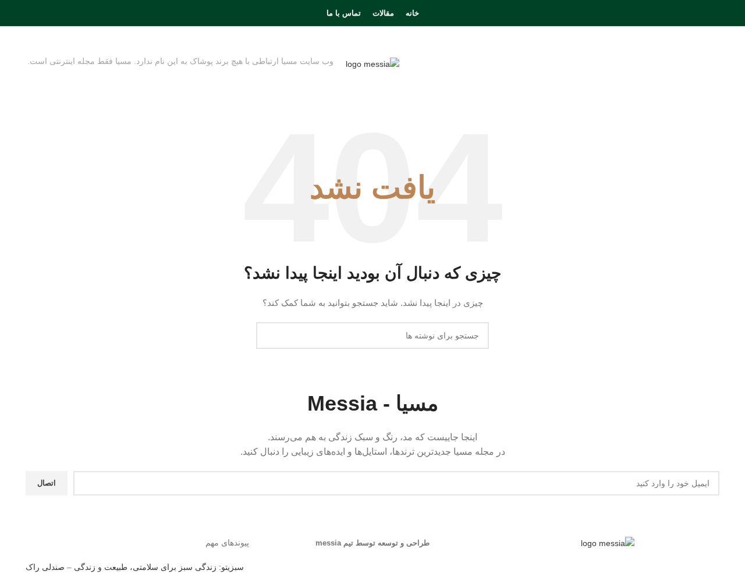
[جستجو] (31, 13)
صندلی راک (45, 567)
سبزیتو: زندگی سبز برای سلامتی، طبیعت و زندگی (159, 567)
